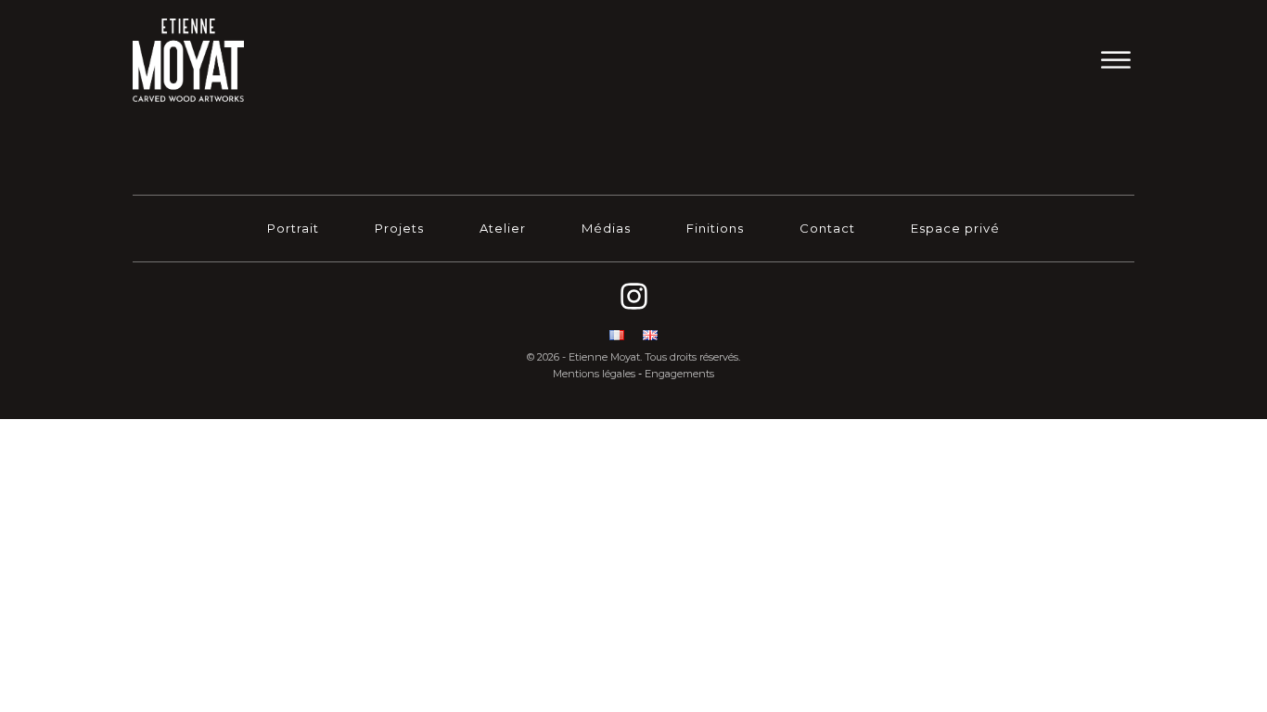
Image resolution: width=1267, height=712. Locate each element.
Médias (606, 228)
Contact (827, 228)
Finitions (715, 228)
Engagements (679, 373)
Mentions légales (594, 373)
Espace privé (955, 228)
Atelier (503, 228)
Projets (399, 228)
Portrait (293, 228)
